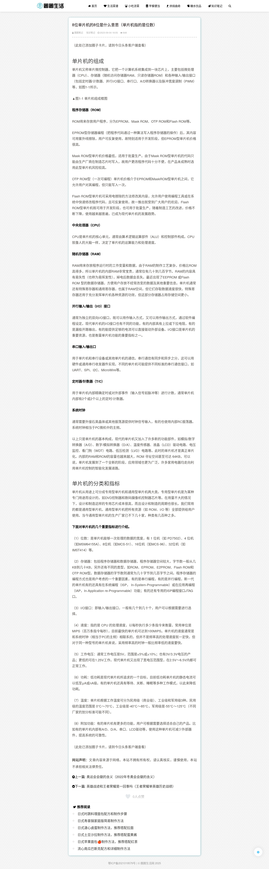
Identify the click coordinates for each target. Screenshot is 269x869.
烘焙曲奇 (174, 6)
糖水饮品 (195, 6)
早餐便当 (154, 6)
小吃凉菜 (133, 6)
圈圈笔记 (78, 32)
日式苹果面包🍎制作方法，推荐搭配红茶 (108, 841)
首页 (94, 6)
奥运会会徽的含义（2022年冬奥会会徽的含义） (121, 776)
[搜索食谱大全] (230, 6)
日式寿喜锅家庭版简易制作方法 (101, 820)
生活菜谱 (112, 6)
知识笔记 (216, 6)
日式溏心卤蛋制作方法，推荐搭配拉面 (106, 827)
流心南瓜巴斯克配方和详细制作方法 (104, 848)
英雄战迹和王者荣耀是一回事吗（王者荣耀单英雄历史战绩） (131, 786)
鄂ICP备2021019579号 (122, 863)
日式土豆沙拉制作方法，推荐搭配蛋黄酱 (107, 834)
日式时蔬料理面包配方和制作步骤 (102, 813)
